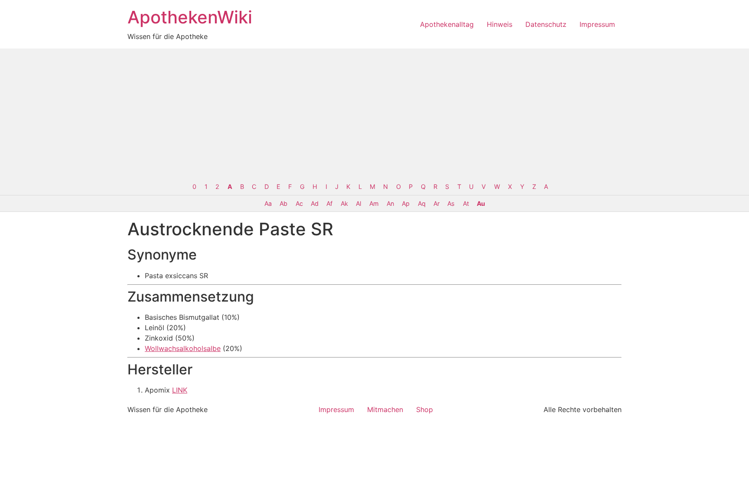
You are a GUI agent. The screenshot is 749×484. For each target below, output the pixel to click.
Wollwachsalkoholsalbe (183, 348)
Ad (314, 203)
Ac (299, 203)
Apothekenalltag (447, 24)
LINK (179, 390)
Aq (421, 203)
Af (329, 203)
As (450, 203)
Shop (424, 409)
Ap (405, 203)
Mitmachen (385, 409)
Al (358, 203)
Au (481, 203)
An (390, 203)
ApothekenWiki (189, 17)
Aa (267, 203)
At (466, 203)
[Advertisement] (374, 113)
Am (373, 203)
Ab (283, 203)
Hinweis (499, 24)
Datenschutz (546, 24)
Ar (436, 203)
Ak (344, 203)
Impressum (597, 24)
